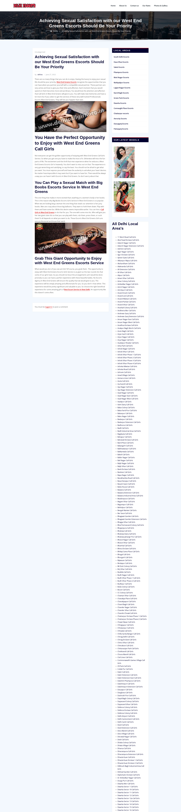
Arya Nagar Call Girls (126, 340)
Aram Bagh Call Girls (126, 331)
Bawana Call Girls (124, 490)
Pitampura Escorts (121, 72)
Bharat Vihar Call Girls (126, 543)
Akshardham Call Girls (126, 263)
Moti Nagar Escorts (121, 77)
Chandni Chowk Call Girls (127, 613)
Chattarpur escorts (121, 113)
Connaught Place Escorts (123, 108)
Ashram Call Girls (124, 372)
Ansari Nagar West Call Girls (129, 322)
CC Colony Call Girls (125, 592)
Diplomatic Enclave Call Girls (129, 775)
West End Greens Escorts (66, 82)
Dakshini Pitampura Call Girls (129, 681)
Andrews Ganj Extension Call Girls (131, 316)
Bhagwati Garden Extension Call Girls (132, 519)
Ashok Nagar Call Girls (126, 349)
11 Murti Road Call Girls (127, 237)
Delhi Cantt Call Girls (126, 722)
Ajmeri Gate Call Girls (126, 257)
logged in (48, 307)
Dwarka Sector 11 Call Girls (128, 792)
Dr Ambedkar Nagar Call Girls (129, 778)
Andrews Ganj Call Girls (127, 313)
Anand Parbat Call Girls (127, 302)
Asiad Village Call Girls (126, 375)
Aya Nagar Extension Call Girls (129, 390)
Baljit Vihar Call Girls (125, 466)
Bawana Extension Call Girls (128, 493)
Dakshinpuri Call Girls (126, 684)
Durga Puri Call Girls (125, 781)
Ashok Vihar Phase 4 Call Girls (129, 363)
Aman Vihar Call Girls (126, 278)
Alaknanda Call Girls (125, 266)
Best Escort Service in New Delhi (77, 289)
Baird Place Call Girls (126, 443)
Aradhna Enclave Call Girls (128, 325)
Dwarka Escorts (120, 103)
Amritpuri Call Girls (125, 290)
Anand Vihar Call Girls (126, 305)
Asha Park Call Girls (125, 346)
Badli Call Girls (123, 428)
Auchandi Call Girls (125, 384)
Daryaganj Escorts (121, 124)
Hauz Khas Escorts (121, 62)
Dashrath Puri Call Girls (127, 695)
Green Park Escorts (121, 98)
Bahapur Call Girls (125, 437)
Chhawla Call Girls (125, 631)
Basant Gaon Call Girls (126, 484)
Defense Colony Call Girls (127, 713)
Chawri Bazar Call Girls (126, 622)
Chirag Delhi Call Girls (126, 637)
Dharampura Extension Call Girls (130, 754)
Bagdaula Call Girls (125, 434)
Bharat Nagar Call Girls (126, 540)
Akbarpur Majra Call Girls (127, 260)
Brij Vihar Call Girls (125, 569)
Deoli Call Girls (123, 725)
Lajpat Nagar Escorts (122, 88)
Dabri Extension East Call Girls (129, 678)
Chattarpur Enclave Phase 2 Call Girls (132, 619)
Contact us (134, 6)
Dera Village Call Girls (126, 734)
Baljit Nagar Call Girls (126, 463)
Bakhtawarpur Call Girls (127, 449)
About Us (123, 6)
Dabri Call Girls (123, 672)
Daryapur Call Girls (125, 689)
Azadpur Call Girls (124, 401)
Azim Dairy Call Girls (125, 404)
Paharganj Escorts (121, 129)
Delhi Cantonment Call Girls (128, 719)
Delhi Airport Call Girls (126, 716)
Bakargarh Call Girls (125, 446)
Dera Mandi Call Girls (126, 731)
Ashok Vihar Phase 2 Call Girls (129, 357)
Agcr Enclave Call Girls (126, 255)
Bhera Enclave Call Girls (127, 548)
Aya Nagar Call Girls (125, 387)
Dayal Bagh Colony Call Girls (129, 698)
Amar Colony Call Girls (126, 281)
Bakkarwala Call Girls (126, 451)
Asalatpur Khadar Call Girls (128, 343)
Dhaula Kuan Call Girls (126, 757)
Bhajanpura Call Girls (126, 528)
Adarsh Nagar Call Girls (127, 243)
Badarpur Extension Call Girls (129, 422)
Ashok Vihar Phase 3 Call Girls (129, 360)
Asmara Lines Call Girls (126, 378)
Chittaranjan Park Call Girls (128, 648)
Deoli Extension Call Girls (127, 728)
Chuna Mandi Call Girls (126, 654)
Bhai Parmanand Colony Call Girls (131, 525)
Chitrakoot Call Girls (125, 645)
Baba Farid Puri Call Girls (127, 410)
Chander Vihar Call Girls (127, 610)
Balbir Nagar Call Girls (126, 457)
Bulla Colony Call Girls (126, 587)
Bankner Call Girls (124, 472)
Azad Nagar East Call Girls (128, 396)
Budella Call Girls (124, 572)
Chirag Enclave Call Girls (127, 640)
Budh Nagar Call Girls (126, 575)
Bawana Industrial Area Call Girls (130, 496)
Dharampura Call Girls (126, 751)
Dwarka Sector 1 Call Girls (128, 786)
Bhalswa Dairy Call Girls (127, 534)
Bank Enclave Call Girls (126, 469)
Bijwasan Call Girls (125, 560)
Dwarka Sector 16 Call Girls (128, 810)
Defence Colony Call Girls (127, 707)
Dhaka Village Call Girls (126, 745)
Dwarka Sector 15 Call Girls (128, 807)
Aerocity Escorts (120, 118)
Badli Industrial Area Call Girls (129, 431)
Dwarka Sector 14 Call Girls (128, 804)
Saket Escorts (119, 67)
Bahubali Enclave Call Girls (128, 440)
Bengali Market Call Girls (127, 510)
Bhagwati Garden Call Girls (128, 516)
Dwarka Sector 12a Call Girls (129, 798)
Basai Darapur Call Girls (127, 481)
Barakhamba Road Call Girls (128, 478)
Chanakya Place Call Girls (127, 598)
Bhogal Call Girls (124, 554)
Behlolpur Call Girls (125, 507)
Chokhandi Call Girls (125, 651)
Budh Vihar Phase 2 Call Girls (129, 581)
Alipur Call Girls (124, 275)
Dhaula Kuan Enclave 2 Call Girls (130, 763)
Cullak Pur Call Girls (125, 669)
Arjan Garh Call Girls (125, 334)
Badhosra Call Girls (125, 425)
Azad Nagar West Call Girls (128, 399)
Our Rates (146, 6)
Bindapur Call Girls (125, 563)
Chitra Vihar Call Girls (126, 642)
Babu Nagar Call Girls (126, 416)
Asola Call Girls (123, 381)
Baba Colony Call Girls (126, 407)
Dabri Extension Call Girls (127, 675)
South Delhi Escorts (121, 57)
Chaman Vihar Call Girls (127, 595)
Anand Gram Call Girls (126, 293)
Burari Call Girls (124, 590)
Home (113, 6)
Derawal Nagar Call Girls (127, 736)
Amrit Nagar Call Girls (126, 287)
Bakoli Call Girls (124, 454)
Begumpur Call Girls (125, 504)
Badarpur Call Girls (125, 419)
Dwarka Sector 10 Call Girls (128, 789)
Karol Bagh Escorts (121, 93)
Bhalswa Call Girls (124, 531)
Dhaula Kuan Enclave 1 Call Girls (130, 760)
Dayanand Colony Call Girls (128, 701)
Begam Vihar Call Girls (126, 501)
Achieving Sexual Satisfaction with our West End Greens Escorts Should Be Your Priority (96, 31)
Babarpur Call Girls (125, 413)
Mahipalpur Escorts (121, 82)
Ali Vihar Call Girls (124, 272)
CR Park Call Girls (124, 666)
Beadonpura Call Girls (126, 498)
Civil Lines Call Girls (125, 657)
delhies (39, 74)
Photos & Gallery (160, 6)
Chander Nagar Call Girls (127, 607)
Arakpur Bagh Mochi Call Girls (129, 328)
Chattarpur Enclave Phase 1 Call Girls (132, 616)
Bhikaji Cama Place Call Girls (129, 551)
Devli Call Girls (123, 739)
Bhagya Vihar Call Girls (126, 522)
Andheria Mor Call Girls (127, 310)
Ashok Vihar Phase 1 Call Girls (129, 354)
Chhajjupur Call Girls (126, 625)
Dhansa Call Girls (124, 748)
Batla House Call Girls (126, 487)
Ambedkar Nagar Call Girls (128, 284)
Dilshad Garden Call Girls (127, 772)
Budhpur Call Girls (125, 584)
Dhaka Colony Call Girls (127, 742)
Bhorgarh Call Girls (125, 557)
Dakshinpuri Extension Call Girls (130, 687)
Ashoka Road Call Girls (126, 369)
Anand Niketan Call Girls (127, 299)
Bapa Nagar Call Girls (126, 475)
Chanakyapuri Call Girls (127, 601)
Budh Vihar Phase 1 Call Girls (129, 578)
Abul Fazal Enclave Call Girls (128, 240)
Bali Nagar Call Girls (125, 460)
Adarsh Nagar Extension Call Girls (131, 246)
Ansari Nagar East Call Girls (128, 319)
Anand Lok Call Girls (125, 296)
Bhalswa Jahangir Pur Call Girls (130, 537)
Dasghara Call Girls (125, 692)
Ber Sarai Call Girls (125, 513)
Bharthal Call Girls (125, 545)
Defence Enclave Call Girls (128, 710)
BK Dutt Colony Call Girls (127, 566)
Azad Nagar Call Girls (126, 393)
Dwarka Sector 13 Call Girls (128, 801)
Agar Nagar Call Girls (126, 252)
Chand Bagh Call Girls (126, 604)
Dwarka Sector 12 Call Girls (128, 795)
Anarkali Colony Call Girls (127, 307)
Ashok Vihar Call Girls (126, 352)
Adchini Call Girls (124, 249)
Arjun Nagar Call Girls (126, 337)
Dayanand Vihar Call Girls (128, 704)
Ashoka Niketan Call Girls (127, 366)
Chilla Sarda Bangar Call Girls (129, 634)
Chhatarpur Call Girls (126, 628)
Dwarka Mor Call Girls (126, 784)
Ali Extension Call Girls (126, 269)
